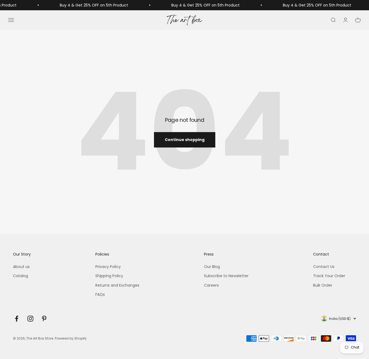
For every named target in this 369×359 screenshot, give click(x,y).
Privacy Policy (108, 266)
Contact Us (323, 266)
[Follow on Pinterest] (44, 318)
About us (21, 266)
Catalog (20, 276)
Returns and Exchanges (117, 285)
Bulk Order (322, 285)
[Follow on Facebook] (16, 318)
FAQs (100, 294)
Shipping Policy (109, 276)
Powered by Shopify (71, 338)
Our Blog (212, 266)
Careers (211, 285)
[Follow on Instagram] (30, 318)
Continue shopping (184, 139)
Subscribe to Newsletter (226, 276)
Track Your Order (329, 276)
